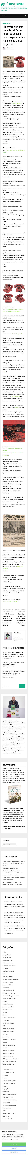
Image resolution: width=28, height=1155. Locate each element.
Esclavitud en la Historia (9, 998)
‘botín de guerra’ (17, 334)
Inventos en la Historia (9, 1039)
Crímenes (5, 974)
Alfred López (10, 47)
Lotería (5, 1048)
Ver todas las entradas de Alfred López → (18, 639)
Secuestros (6, 1091)
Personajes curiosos (8, 1072)
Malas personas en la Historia (11, 1059)
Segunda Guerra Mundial (9, 1094)
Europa (5, 1012)
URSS (4, 1111)
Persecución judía (7, 1070)
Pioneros (5, 1075)
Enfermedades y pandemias (10, 996)
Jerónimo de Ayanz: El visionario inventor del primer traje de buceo (14, 906)
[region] (14, 1142)
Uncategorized (7, 23)
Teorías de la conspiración (10, 1100)
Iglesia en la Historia (8, 1031)
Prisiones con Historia (9, 1083)
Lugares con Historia (8, 1053)
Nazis (4, 1067)
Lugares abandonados (9, 1050)
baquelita (16, 407)
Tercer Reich (6, 177)
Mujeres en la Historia (9, 1064)
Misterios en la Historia (9, 1061)
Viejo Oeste (6, 1116)
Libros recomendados (9, 1045)
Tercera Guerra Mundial (9, 1105)
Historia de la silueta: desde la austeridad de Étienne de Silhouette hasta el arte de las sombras (13, 873)
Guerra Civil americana (9, 1018)
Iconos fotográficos (8, 1028)
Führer (4, 372)
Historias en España (8, 1023)
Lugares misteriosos (8, 1056)
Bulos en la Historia (8, 963)
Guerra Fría (6, 1020)
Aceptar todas (14, 1144)
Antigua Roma (7, 957)
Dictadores (6, 987)
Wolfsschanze (16, 396)
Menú (4, 16)
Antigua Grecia (7, 955)
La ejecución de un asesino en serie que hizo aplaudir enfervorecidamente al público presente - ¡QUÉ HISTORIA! (14, 915)
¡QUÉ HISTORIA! (12, 4)
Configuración (14, 1148)
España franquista (8, 1004)
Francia (5, 1015)
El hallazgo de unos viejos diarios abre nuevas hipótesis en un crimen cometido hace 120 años (14, 673)
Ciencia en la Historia (8, 971)
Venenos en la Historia (9, 1113)
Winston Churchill (7, 1119)
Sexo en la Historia (8, 1097)
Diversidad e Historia (8, 990)
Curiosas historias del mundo (11, 979)
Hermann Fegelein (16, 103)
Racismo (5, 1086)
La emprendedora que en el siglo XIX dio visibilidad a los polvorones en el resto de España (14, 863)
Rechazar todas (14, 1152)
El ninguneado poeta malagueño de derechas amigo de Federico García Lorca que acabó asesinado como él (13, 654)
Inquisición (6, 1037)
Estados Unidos (7, 1009)
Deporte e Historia (8, 985)
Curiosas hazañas (7, 976)
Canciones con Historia (9, 966)
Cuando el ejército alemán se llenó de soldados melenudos (14, 664)
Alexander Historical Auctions (11, 602)
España (5, 1001)
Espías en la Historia (8, 1007)
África (4, 952)
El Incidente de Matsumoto (10, 868)
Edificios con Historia (9, 993)
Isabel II (5, 1042)
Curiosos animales (8, 982)
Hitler (4, 1026)
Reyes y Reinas (7, 1089)
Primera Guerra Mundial (9, 1080)
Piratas (5, 1078)
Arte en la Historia (8, 960)
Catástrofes (6, 968)
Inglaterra (5, 1034)
